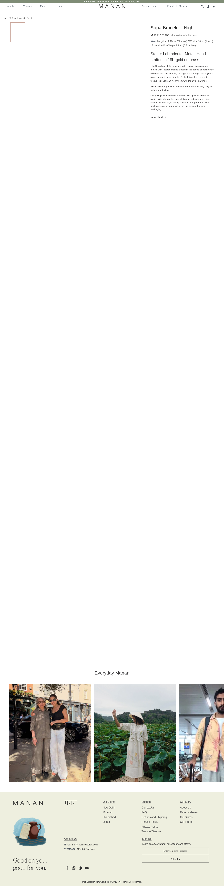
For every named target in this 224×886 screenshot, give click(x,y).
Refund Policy (150, 821)
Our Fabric (186, 821)
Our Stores (186, 817)
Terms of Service (151, 831)
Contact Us (148, 807)
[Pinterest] (80, 868)
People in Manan (177, 6)
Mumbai (107, 812)
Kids (59, 6)
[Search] (203, 6)
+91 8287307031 (86, 848)
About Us (185, 807)
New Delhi (109, 807)
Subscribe (175, 859)
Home (5, 18)
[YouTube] (87, 868)
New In (11, 6)
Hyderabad (109, 817)
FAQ (144, 812)
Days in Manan (189, 812)
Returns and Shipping (154, 817)
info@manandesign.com (85, 844)
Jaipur (106, 821)
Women (27, 6)
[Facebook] (67, 868)
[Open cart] (214, 6)
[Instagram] (73, 868)
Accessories (149, 6)
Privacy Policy (150, 826)
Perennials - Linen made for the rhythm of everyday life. (112, 1)
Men (42, 6)
